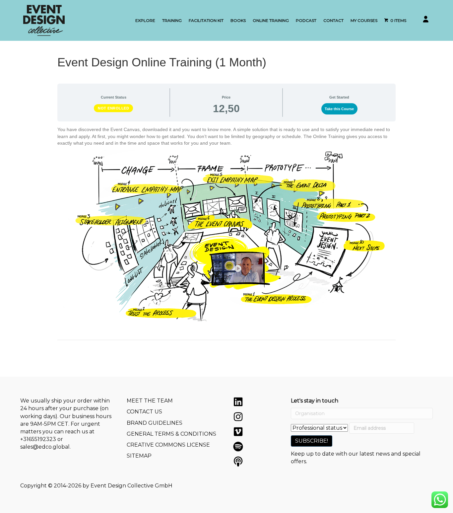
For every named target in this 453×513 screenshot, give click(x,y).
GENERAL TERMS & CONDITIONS (171, 434)
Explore (145, 20)
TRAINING (172, 20)
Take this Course (339, 109)
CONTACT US (144, 411)
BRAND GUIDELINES (154, 423)
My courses (364, 20)
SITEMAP (139, 456)
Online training (271, 20)
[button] (238, 402)
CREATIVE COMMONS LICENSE (168, 445)
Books (238, 20)
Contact (333, 20)
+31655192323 (38, 439)
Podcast (306, 20)
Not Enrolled (113, 108)
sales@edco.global (45, 447)
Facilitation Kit (206, 20)
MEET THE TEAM (150, 401)
